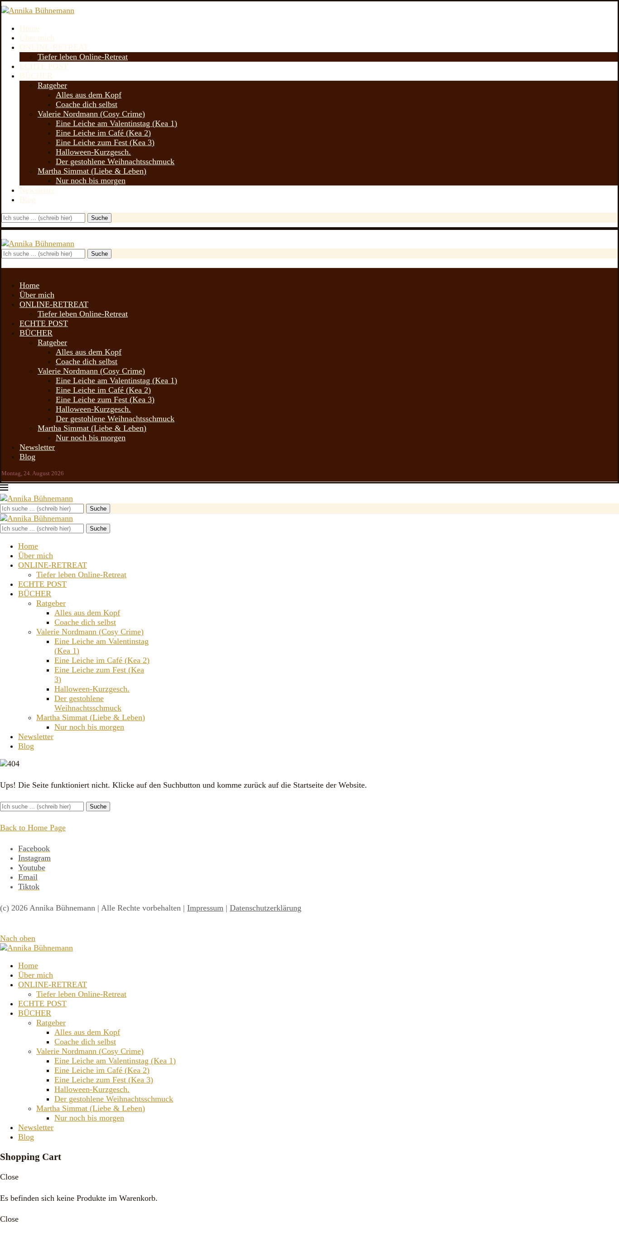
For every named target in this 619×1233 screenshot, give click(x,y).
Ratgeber (52, 85)
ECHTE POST (43, 66)
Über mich (36, 37)
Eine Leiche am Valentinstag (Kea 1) (116, 123)
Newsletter (37, 190)
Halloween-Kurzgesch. (93, 151)
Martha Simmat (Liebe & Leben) (92, 170)
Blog (27, 199)
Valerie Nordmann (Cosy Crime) (91, 113)
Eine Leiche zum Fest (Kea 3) (105, 142)
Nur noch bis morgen (91, 180)
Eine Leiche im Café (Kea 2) (103, 132)
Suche (99, 217)
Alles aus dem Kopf (88, 94)
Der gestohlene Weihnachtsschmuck (115, 161)
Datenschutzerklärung (265, 907)
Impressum (205, 907)
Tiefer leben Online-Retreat (83, 56)
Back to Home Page (33, 827)
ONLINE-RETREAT (53, 47)
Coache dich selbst (86, 104)
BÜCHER (36, 75)
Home (29, 28)
